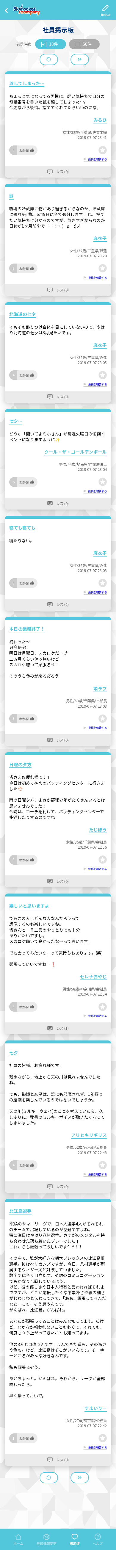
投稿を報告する (97, 159)
